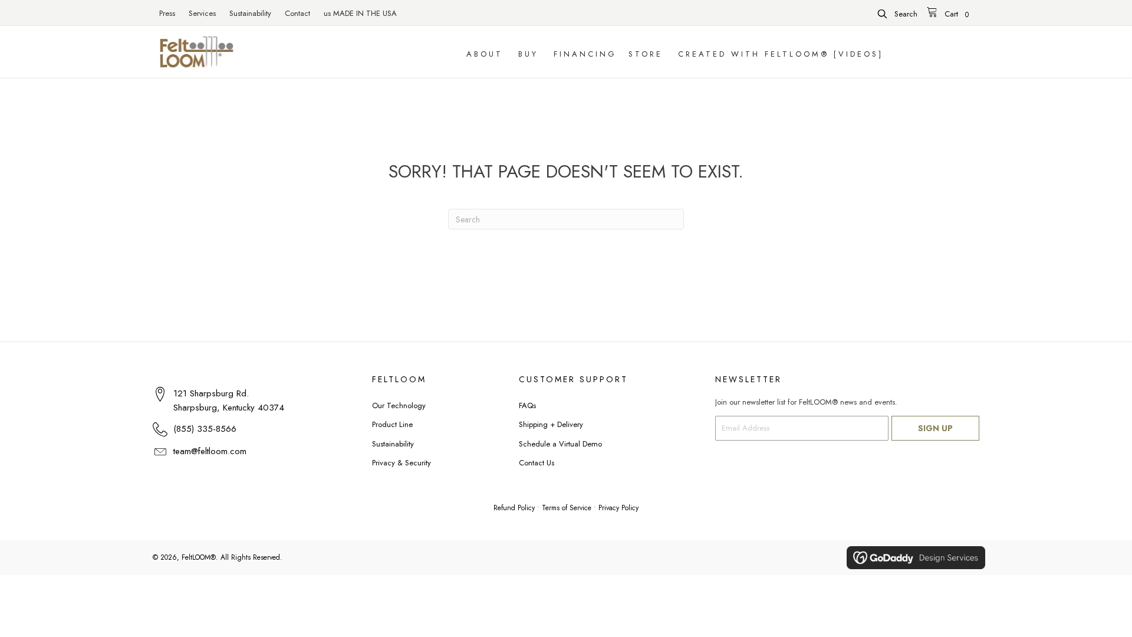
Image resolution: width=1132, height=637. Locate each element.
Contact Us (536, 462)
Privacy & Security (401, 462)
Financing (585, 54)
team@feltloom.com (209, 451)
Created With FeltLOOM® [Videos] (780, 54)
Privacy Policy (618, 508)
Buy (528, 54)
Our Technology (399, 405)
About (484, 54)
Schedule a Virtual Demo (560, 443)
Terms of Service (566, 508)
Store (645, 54)
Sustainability (393, 443)
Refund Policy (514, 508)
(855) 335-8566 (204, 428)
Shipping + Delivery (551, 424)
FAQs (527, 405)
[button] (897, 13)
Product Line (392, 424)
